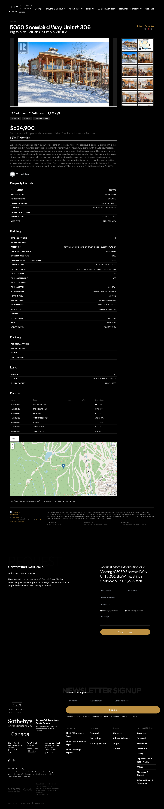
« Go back (13, 21)
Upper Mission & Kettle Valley (145, 760)
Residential (142, 743)
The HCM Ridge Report (73, 751)
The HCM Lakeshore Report (76, 743)
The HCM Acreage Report (75, 735)
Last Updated (51, 522)
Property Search (97, 743)
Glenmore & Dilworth (143, 774)
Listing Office (125, 522)
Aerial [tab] (14, 438)
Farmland (141, 738)
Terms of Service (126, 716)
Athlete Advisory (106, 8)
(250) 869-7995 (13, 750)
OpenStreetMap (92, 495)
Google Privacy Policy (111, 716)
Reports (90, 8)
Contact (149, 8)
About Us (117, 733)
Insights (117, 743)
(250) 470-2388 (50, 750)
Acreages (141, 733)
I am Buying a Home (110, 611)
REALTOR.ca (17, 518)
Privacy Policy (25, 803)
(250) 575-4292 (32, 748)
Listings (39, 8)
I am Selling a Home (135, 611)
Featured (94, 733)
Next (115, 72)
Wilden (140, 767)
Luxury (140, 753)
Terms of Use (12, 803)
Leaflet (83, 495)
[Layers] (114, 445)
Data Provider (88, 522)
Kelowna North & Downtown (145, 782)
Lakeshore (142, 748)
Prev (12, 72)
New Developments (129, 8)
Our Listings (95, 738)
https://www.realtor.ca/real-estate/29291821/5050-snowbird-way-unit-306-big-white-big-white (42, 501)
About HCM (74, 8)
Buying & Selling (54, 8)
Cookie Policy (39, 803)
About (116, 727)
